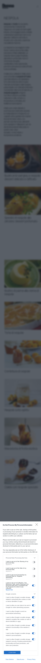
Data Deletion (10, 659)
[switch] (33, 562)
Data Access (20, 659)
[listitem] (20, 558)
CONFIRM (12, 652)
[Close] (37, 525)
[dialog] (20, 592)
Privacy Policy (31, 659)
